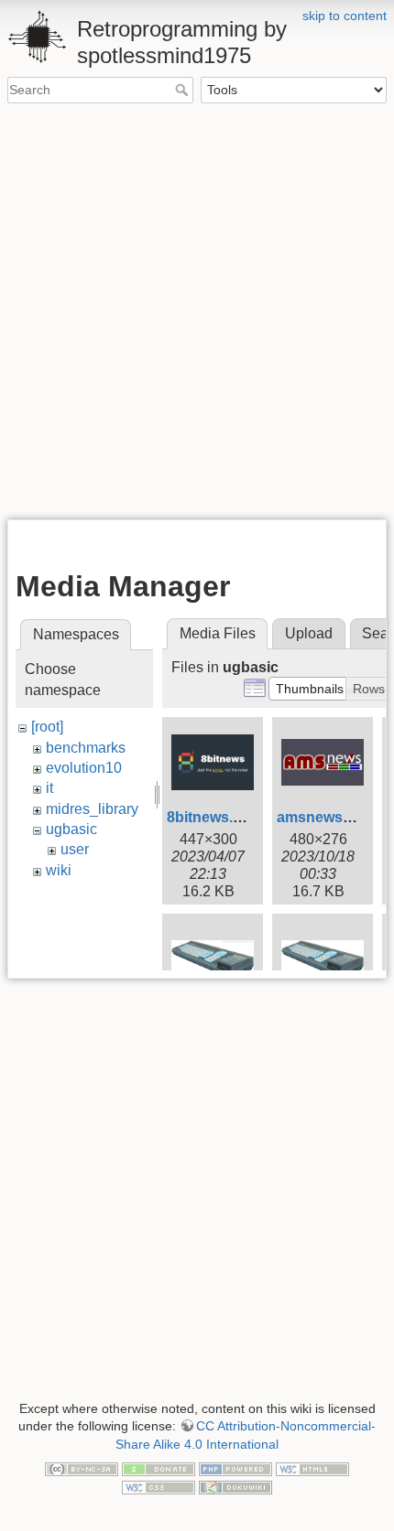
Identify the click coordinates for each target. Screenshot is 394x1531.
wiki (58, 870)
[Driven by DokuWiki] (235, 1486)
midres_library (92, 809)
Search (183, 89)
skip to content (344, 15)
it (49, 788)
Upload (309, 633)
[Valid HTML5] (312, 1468)
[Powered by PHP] (235, 1468)
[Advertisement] (197, 310)
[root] (47, 726)
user (74, 849)
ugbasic (71, 829)
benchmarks (86, 747)
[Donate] (158, 1468)
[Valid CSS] (158, 1486)
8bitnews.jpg (211, 817)
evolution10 (84, 768)
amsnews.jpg (322, 817)
